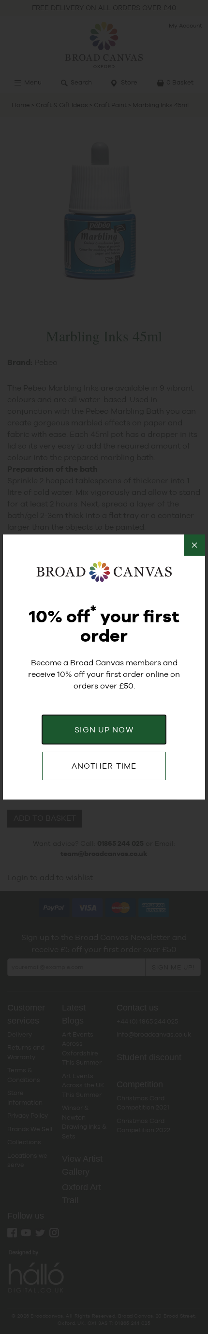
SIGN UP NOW (103, 729)
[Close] (194, 545)
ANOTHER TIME (104, 766)
